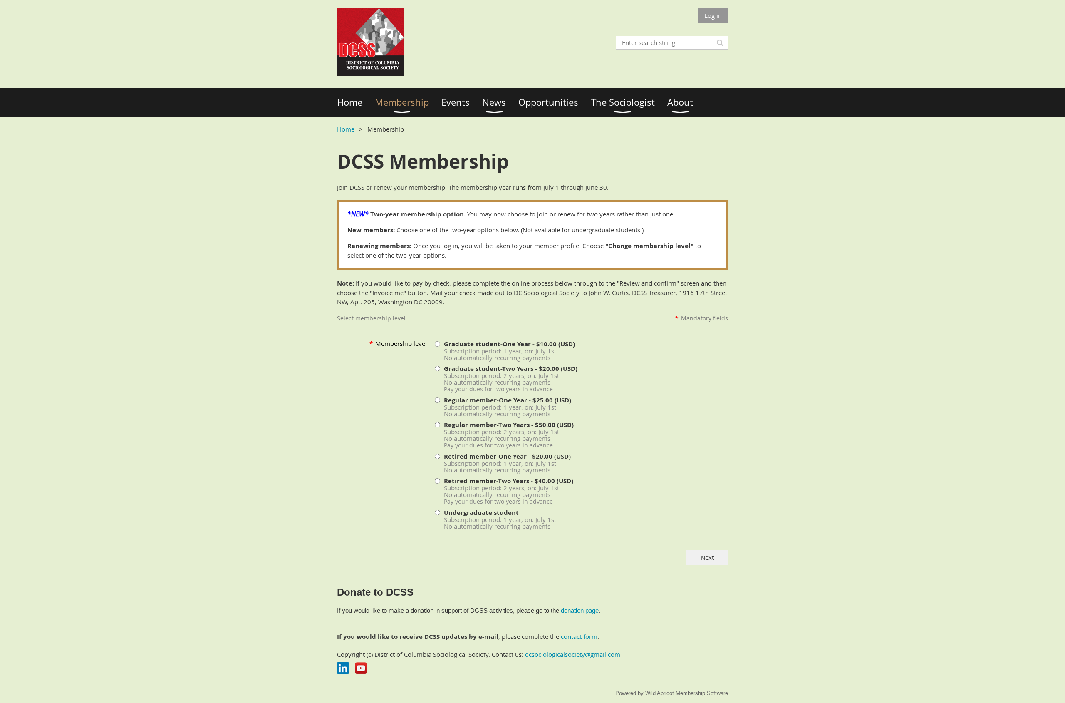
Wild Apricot (659, 693)
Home (345, 129)
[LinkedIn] (343, 668)
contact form (579, 636)
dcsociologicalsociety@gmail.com (572, 654)
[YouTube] (361, 668)
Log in (713, 15)
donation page (580, 610)
